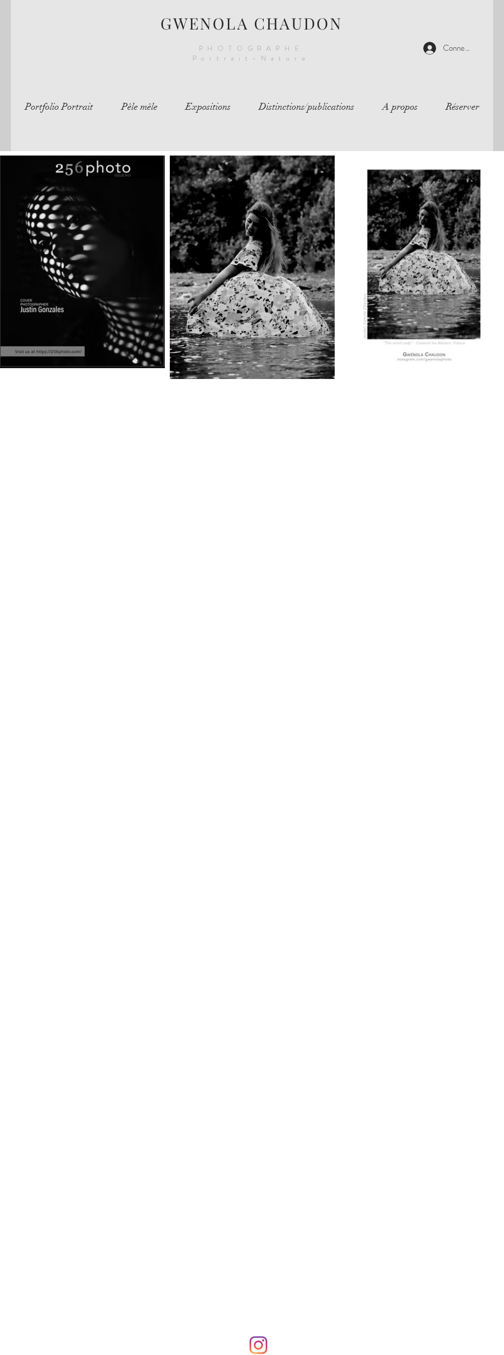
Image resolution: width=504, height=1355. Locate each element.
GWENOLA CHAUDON (251, 22)
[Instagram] (258, 1345)
